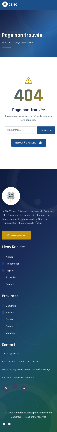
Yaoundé (10, 333)
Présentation (12, 263)
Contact (10, 284)
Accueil (8, 42)
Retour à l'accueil (26, 142)
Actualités (11, 277)
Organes (10, 270)
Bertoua (10, 312)
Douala (9, 319)
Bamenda (11, 306)
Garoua (9, 326)
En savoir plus (14, 235)
